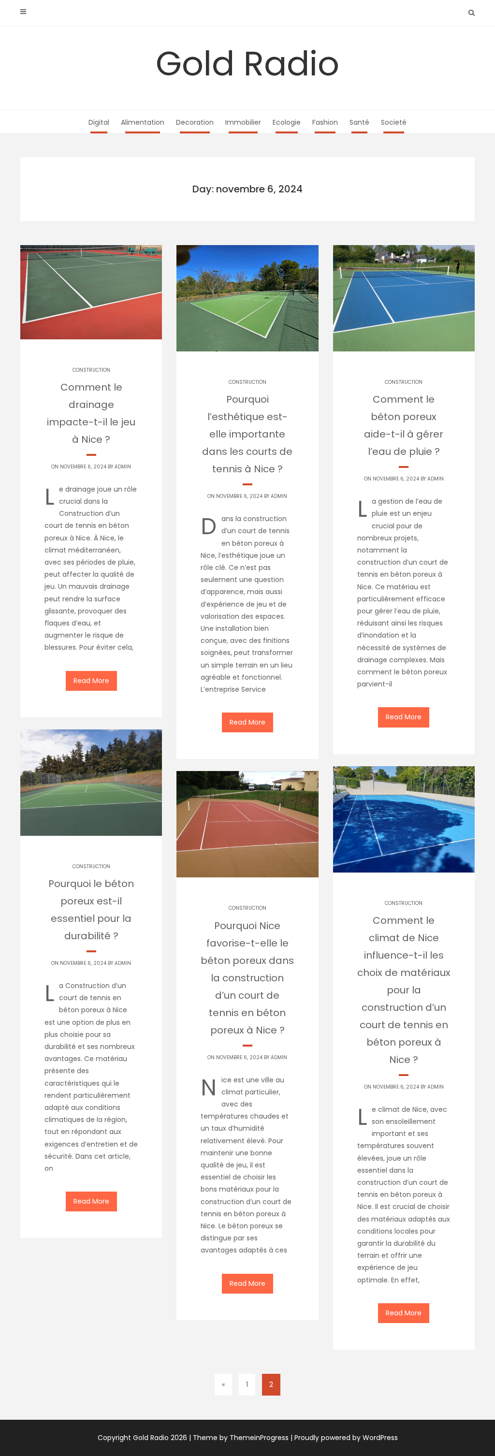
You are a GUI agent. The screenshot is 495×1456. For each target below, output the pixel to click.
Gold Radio (247, 63)
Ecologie (287, 122)
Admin (123, 466)
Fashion (325, 122)
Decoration (195, 122)
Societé (394, 122)
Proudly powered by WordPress (346, 1437)
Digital (98, 122)
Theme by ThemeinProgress (241, 1437)
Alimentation (142, 122)
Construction (91, 370)
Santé (359, 122)
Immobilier (243, 122)
